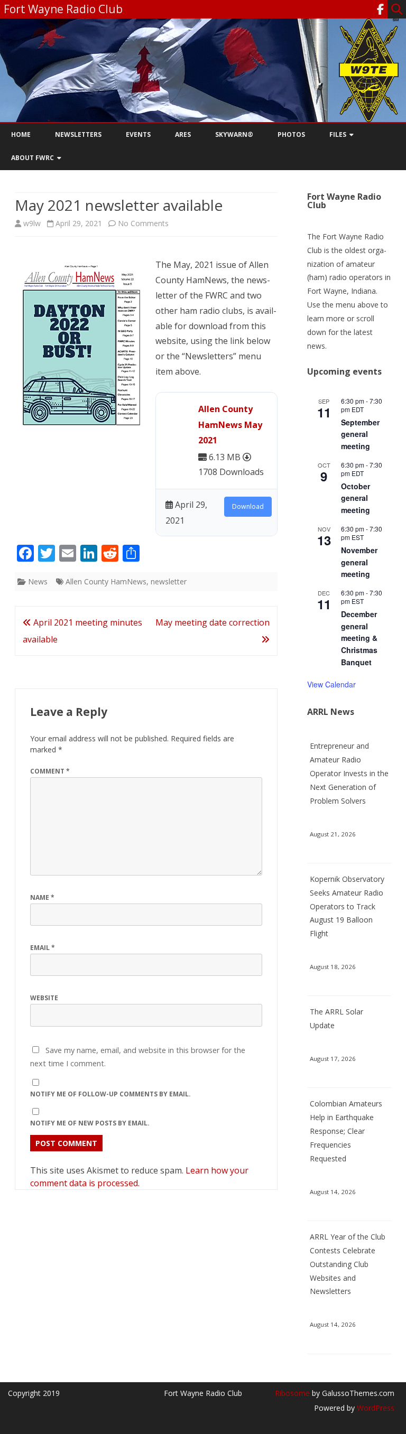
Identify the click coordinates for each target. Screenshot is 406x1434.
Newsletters (78, 134)
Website (44, 997)
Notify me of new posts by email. (90, 1123)
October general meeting (355, 498)
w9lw (32, 223)
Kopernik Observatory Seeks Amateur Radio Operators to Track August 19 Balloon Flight (347, 906)
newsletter (169, 581)
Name (42, 897)
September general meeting (360, 434)
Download (248, 506)
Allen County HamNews (106, 581)
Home (21, 134)
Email (42, 947)
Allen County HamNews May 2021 (230, 424)
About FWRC (32, 157)
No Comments (143, 223)
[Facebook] (380, 9)
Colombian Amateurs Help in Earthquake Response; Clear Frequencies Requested (346, 1130)
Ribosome (292, 1393)
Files (337, 134)
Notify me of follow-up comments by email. (110, 1094)
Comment (50, 771)
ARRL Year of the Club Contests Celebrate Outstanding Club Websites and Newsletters (347, 1264)
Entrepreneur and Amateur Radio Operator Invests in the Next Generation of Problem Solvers (349, 773)
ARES (183, 134)
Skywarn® (234, 134)
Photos (291, 134)
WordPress (374, 1408)
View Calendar (331, 684)
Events (138, 134)
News (38, 581)
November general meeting (359, 562)
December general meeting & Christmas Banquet (359, 638)
